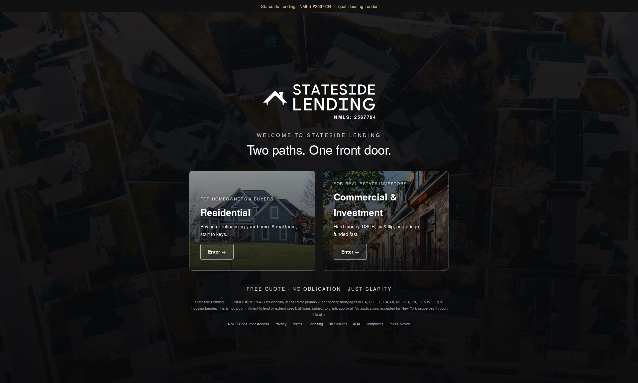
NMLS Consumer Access (248, 323)
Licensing (315, 323)
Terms (297, 323)
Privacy (280, 323)
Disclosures (338, 323)
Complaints (374, 323)
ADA (356, 323)
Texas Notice (399, 323)
